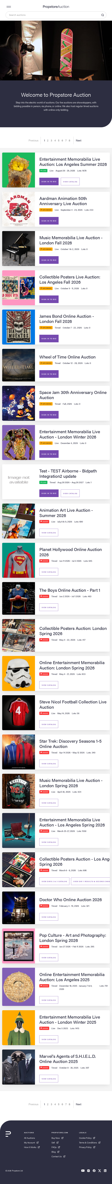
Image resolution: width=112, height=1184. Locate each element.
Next (78, 140)
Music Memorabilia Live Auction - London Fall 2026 (71, 240)
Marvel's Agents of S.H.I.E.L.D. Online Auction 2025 (67, 1058)
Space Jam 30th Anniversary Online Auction (73, 394)
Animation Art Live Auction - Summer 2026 (66, 512)
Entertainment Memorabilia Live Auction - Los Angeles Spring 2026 (72, 822)
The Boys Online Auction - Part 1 (69, 590)
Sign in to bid (49, 181)
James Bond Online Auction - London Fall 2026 (66, 318)
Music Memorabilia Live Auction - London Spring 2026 (71, 782)
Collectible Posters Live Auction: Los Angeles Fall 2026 (69, 279)
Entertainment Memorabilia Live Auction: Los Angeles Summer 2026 (73, 161)
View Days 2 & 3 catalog (54, 881)
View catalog (70, 181)
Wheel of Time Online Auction (67, 357)
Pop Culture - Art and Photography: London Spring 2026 (72, 937)
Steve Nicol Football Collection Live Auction (72, 704)
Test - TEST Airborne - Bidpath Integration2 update (68, 473)
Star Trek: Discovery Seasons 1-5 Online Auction (70, 743)
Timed (58, 327)
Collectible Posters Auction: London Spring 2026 (73, 630)
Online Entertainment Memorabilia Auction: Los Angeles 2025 (72, 976)
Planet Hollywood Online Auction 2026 (70, 551)
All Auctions (29, 1138)
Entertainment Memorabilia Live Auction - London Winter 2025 (69, 1019)
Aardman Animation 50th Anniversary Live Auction (63, 200)
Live (51, 170)
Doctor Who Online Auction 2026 (70, 899)
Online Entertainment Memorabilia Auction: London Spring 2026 (72, 665)
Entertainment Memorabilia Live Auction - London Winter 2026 (69, 434)
